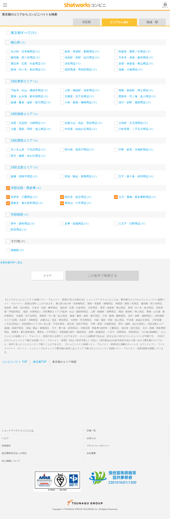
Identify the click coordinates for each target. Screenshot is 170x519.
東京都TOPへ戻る (12, 262)
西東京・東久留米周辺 (27, 203)
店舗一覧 (91, 430)
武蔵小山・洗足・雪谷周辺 (83, 123)
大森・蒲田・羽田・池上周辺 (31, 129)
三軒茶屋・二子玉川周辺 (136, 129)
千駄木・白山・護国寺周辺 (29, 90)
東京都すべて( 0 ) (23, 33)
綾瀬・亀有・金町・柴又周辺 (31, 102)
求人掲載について (11, 461)
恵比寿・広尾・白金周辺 (28, 63)
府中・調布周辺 (23, 223)
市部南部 (19, 214)
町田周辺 (19, 229)
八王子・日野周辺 (132, 223)
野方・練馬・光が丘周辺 (28, 155)
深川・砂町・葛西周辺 (135, 102)
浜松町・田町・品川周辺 (82, 57)
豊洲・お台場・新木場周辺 (29, 96)
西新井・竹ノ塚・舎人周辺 (137, 96)
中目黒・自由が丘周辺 (81, 129)
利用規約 (6, 445)
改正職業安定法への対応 (14, 453)
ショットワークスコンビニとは (18, 430)
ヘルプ (5, 438)
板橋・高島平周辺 (24, 176)
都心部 (18, 42)
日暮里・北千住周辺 (79, 96)
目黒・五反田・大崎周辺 (28, 123)
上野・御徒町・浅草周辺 (82, 90)
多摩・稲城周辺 (77, 223)
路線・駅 (152, 22)
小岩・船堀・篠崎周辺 (81, 102)
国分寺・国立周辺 (78, 196)
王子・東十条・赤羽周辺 (136, 176)
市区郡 (86, 22)
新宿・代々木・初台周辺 (28, 69)
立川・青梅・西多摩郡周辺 (137, 196)
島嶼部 (17, 250)
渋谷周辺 (72, 63)
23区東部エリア (24, 81)
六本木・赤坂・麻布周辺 (136, 57)
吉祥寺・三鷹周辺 (24, 196)
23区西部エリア (24, 140)
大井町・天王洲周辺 (133, 123)
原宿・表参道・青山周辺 (136, 63)
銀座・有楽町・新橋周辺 (82, 51)
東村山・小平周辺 (78, 203)
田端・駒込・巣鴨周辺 (81, 176)
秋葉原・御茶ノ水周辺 (135, 51)
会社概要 (91, 453)
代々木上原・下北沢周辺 (28, 149)
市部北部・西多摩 (26, 188)
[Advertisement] (85, 394)
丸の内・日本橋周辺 (25, 51)
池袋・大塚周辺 (130, 69)
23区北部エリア (24, 167)
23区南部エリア (24, 114)
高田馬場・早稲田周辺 (81, 69)
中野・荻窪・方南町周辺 (136, 149)
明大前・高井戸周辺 (79, 149)
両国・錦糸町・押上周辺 (136, 90)
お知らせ (91, 438)
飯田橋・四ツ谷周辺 (25, 57)
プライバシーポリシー (98, 445)
